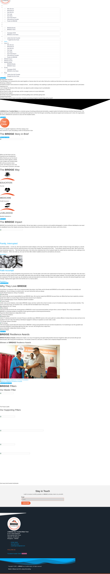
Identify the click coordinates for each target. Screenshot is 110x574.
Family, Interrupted (9, 243)
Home (4, 5)
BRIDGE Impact (7, 22)
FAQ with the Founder (13, 55)
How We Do (10, 12)
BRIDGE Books (11, 64)
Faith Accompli (7, 270)
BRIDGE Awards (7, 24)
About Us (5, 7)
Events (4, 31)
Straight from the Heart (13, 39)
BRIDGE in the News (12, 34)
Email (22, 497)
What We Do (10, 46)
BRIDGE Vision (11, 29)
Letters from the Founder (13, 38)
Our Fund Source (11, 17)
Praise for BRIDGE (12, 21)
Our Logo (9, 50)
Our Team (9, 52)
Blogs (4, 36)
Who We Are (10, 8)
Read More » (3, 254)
